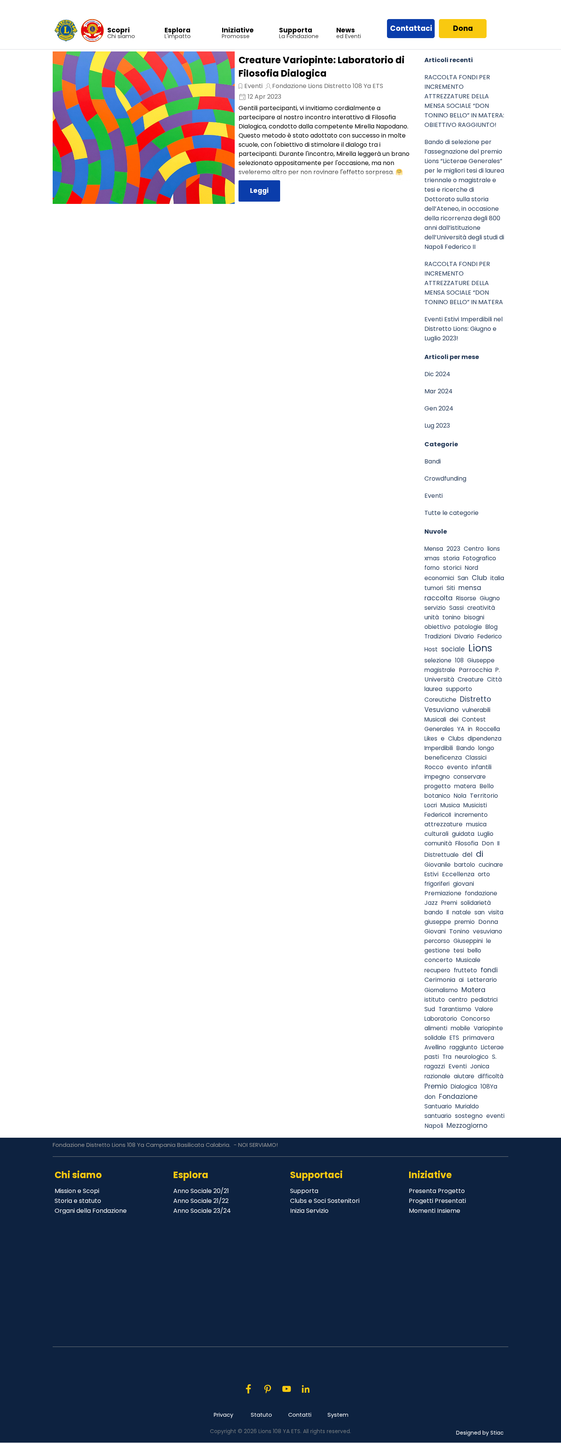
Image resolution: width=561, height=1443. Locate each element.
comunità (438, 843)
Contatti (299, 1415)
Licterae (492, 1047)
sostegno (469, 1115)
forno (432, 568)
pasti (431, 1057)
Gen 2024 (438, 408)
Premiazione (442, 893)
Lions (480, 648)
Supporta (295, 30)
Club (479, 577)
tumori (433, 588)
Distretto (475, 699)
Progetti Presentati (437, 1200)
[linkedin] (305, 1388)
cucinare (491, 865)
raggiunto (463, 1047)
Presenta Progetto (437, 1190)
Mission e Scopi (77, 1190)
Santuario (438, 1106)
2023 (453, 549)
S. (494, 1056)
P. (497, 670)
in (470, 729)
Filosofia (466, 843)
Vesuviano (441, 709)
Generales (439, 729)
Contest (474, 719)
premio (465, 922)
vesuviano (487, 931)
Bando (465, 748)
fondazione (481, 893)
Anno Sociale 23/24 (202, 1210)
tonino (451, 617)
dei (454, 719)
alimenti (435, 1028)
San (463, 578)
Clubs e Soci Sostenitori (324, 1200)
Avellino (435, 1047)
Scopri (118, 30)
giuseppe (437, 922)
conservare (469, 777)
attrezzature (443, 824)
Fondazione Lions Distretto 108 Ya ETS (327, 86)
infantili (481, 767)
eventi (495, 1116)
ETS (454, 1038)
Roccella (488, 729)
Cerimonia (439, 979)
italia (497, 578)
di (479, 853)
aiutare (464, 1076)
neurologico (471, 1057)
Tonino (459, 931)
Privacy (223, 1415)
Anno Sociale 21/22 (201, 1200)
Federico (489, 636)
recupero (437, 970)
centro (458, 1000)
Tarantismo (454, 1009)
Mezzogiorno (467, 1125)
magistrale (439, 670)
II (498, 843)
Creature (471, 679)
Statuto (261, 1415)
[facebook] (248, 1388)
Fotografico (479, 558)
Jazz (431, 903)
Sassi (456, 608)
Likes (430, 738)
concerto (438, 960)
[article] (235, 127)
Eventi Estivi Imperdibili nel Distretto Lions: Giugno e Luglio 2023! (463, 329)
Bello (486, 786)
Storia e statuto (78, 1200)
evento (457, 767)
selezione (437, 660)
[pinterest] (267, 1388)
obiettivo (437, 627)
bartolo (464, 865)
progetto (437, 786)
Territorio (484, 795)
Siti (451, 588)
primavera (478, 1037)
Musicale (468, 960)
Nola (460, 796)
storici (452, 567)
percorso (437, 941)
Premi (449, 903)
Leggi (259, 190)
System (337, 1415)
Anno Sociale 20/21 (201, 1190)
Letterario (482, 979)
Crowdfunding (445, 478)
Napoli (433, 1125)
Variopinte (488, 1028)
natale (461, 912)
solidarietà (476, 903)
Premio (435, 1086)
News (345, 30)
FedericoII (437, 815)
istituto (434, 1000)
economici (439, 578)
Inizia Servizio (309, 1210)
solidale (435, 1038)
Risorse (466, 598)
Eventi (253, 86)
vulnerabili (476, 710)
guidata (463, 833)
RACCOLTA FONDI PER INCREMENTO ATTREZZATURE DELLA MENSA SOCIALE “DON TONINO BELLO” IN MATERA (463, 283)
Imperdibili (438, 748)
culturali (436, 833)
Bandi (432, 461)
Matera (473, 989)
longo (486, 748)
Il (448, 912)
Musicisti (475, 805)
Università (439, 679)
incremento (471, 815)
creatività (481, 608)
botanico (437, 796)
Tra (446, 1057)
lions (493, 549)
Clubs (456, 738)
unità (431, 617)
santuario (437, 1116)
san (479, 912)
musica (476, 824)
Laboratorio (440, 1019)
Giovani (435, 931)
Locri (430, 805)
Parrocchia (475, 669)
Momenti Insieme (434, 1210)
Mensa (433, 549)
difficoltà (490, 1076)
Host (431, 649)
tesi (458, 950)
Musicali (435, 719)
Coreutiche (440, 700)
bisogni (474, 617)
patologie (468, 627)
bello (474, 950)
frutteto (465, 970)
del (467, 854)
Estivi (431, 874)
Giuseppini (468, 941)
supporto (459, 689)
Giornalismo (441, 990)
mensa (469, 587)
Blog (491, 627)
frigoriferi (437, 884)
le (488, 941)
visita (495, 912)
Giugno (490, 598)
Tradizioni (437, 636)
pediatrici (484, 1000)
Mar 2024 (438, 391)
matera (465, 786)
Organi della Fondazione (91, 1210)
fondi (489, 970)
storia (451, 558)
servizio (435, 608)
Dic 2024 (437, 374)
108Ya (488, 1086)
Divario (464, 636)
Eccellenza (458, 874)
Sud (429, 1009)
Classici (476, 758)
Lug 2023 (437, 425)
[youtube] (286, 1388)
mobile (460, 1028)
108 (459, 660)
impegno (437, 777)
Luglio (485, 834)
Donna (488, 921)
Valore (484, 1009)
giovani (463, 883)
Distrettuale (441, 855)
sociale (453, 649)
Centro (474, 549)
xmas (432, 558)
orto (484, 874)
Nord (471, 568)
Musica (450, 805)
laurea (433, 689)
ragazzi (434, 1066)
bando (433, 912)
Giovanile (437, 865)
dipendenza (484, 738)
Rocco (433, 767)
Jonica (479, 1066)
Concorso (475, 1018)
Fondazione (458, 1096)
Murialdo (467, 1106)
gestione (437, 950)
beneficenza (443, 757)
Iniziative (238, 30)
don (429, 1097)
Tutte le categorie (451, 512)
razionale (437, 1076)
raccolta (438, 598)
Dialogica (464, 1086)
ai (461, 980)
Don (488, 843)
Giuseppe (481, 660)
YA (460, 729)
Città (494, 679)
